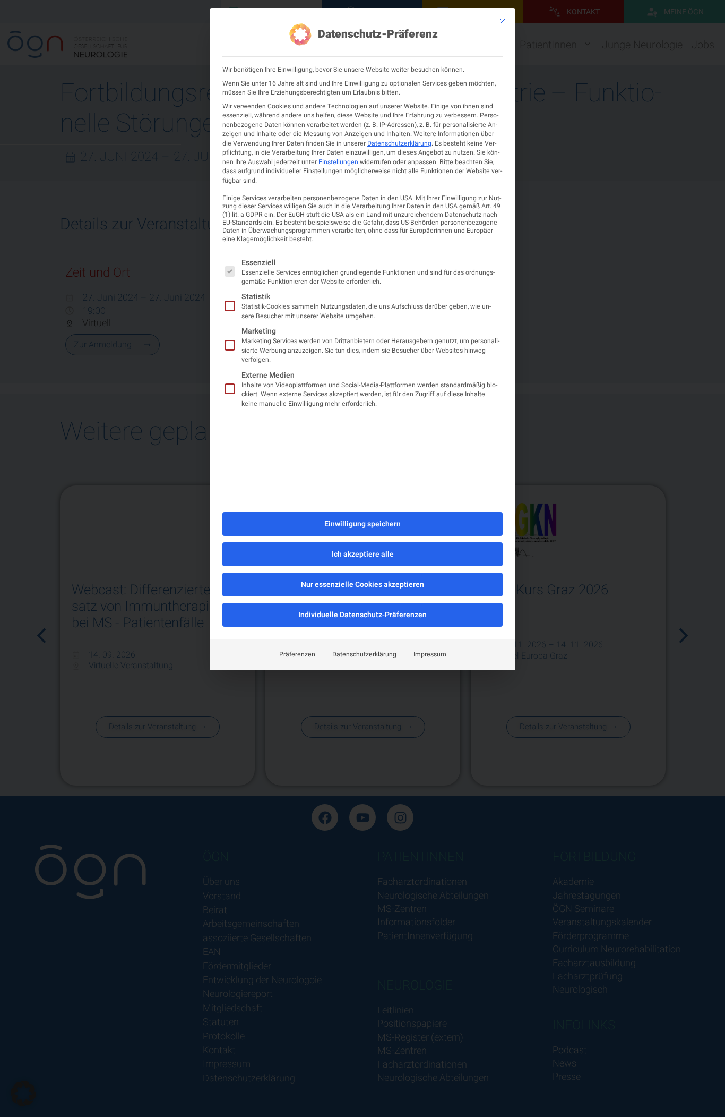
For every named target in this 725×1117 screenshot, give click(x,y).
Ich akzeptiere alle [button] (363, 554)
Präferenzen (297, 654)
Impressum (429, 654)
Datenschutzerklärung (399, 143)
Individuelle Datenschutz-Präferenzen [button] (362, 614)
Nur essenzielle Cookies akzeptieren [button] (362, 584)
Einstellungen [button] (338, 162)
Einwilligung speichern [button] (362, 524)
